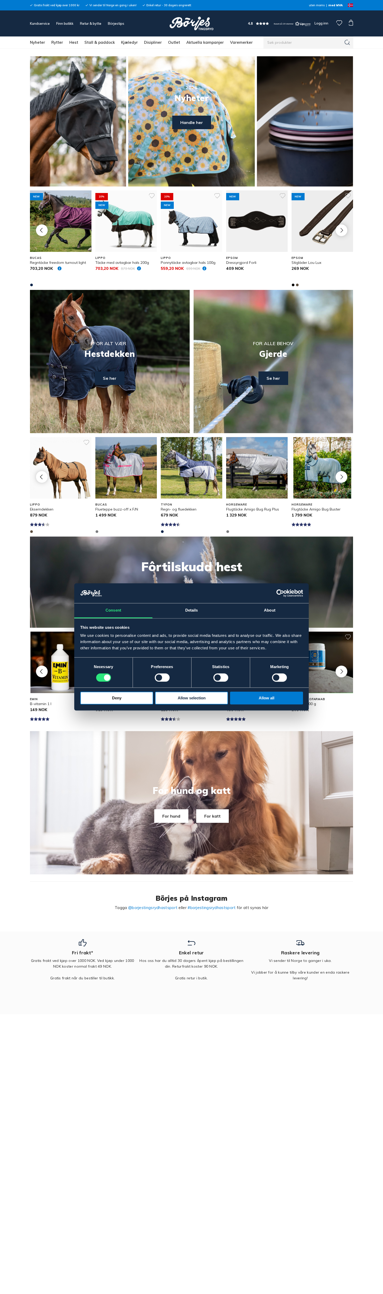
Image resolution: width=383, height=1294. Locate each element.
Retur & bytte (90, 23)
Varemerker (241, 42)
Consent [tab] (113, 610)
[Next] (341, 230)
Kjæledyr (129, 42)
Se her (109, 378)
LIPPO (100, 258)
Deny (116, 698)
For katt (212, 816)
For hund (171, 816)
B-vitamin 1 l (40, 703)
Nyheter (37, 42)
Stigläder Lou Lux (306, 262)
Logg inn (321, 23)
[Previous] (42, 230)
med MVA (335, 5)
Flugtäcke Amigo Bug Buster (316, 509)
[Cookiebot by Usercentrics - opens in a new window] (280, 593)
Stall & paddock (99, 42)
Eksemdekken (41, 509)
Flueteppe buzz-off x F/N (116, 509)
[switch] (162, 678)
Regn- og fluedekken (178, 509)
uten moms (317, 5)
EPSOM (232, 258)
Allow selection (192, 698)
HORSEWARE (236, 504)
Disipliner (153, 42)
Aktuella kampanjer (205, 42)
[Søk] (347, 42)
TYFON (166, 504)
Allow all (266, 698)
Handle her (191, 122)
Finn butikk (64, 23)
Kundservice (40, 23)
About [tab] (269, 610)
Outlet (174, 42)
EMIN (34, 699)
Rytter (57, 42)
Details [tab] (191, 610)
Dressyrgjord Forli (241, 262)
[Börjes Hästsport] (191, 23)
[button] (279, 23)
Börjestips (116, 23)
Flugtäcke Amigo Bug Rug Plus (252, 509)
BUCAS (35, 258)
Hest (73, 42)
